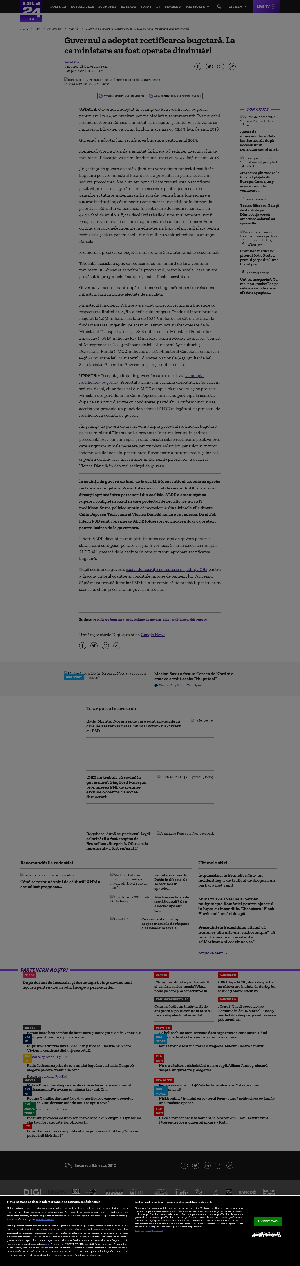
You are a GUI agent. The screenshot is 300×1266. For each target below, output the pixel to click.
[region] (150, 1230)
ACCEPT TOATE (268, 1221)
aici (47, 1244)
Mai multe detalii (45, 1219)
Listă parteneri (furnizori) (149, 1230)
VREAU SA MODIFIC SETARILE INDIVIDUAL (267, 1234)
